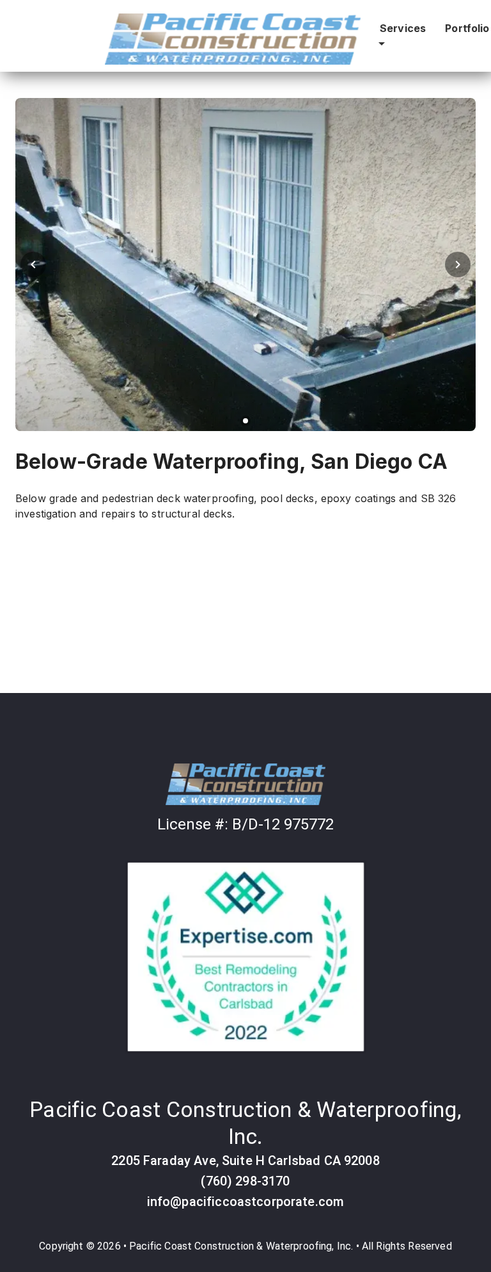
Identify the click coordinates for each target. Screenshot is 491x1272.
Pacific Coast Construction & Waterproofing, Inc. (241, 1246)
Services (403, 28)
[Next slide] (458, 264)
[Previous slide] (33, 264)
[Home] (245, 786)
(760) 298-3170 (245, 1181)
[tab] (245, 420)
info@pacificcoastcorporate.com (246, 1201)
